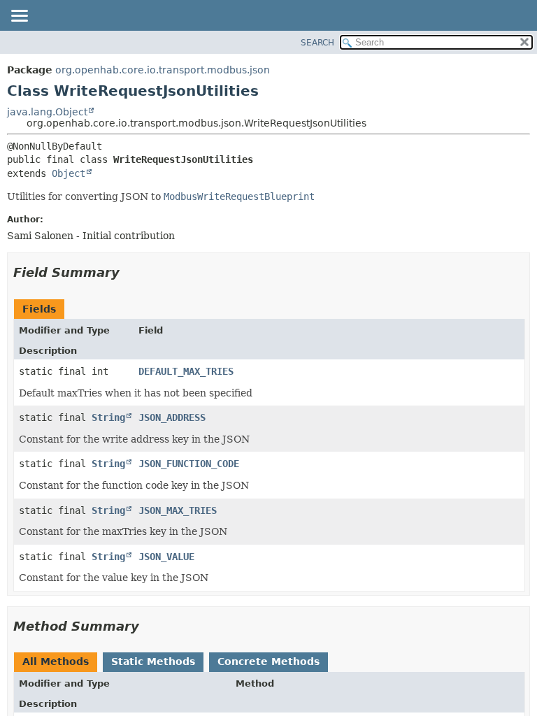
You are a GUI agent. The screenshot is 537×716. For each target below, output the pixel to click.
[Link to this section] (129, 272)
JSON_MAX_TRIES (177, 510)
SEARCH (317, 43)
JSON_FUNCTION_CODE (188, 463)
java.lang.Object (47, 111)
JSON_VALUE (166, 556)
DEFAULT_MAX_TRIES (186, 371)
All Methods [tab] (55, 661)
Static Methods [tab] (153, 661)
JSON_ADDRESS (172, 417)
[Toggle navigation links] (19, 17)
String (108, 417)
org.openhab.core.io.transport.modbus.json (162, 70)
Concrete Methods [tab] (268, 661)
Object (68, 173)
